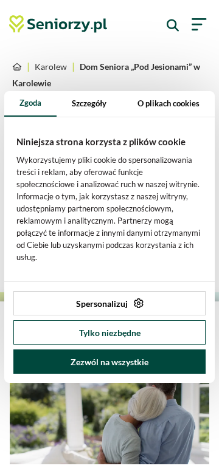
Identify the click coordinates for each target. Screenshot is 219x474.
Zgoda (30, 103)
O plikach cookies (168, 103)
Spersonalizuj (102, 303)
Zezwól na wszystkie (109, 362)
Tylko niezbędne (110, 333)
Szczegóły (89, 103)
